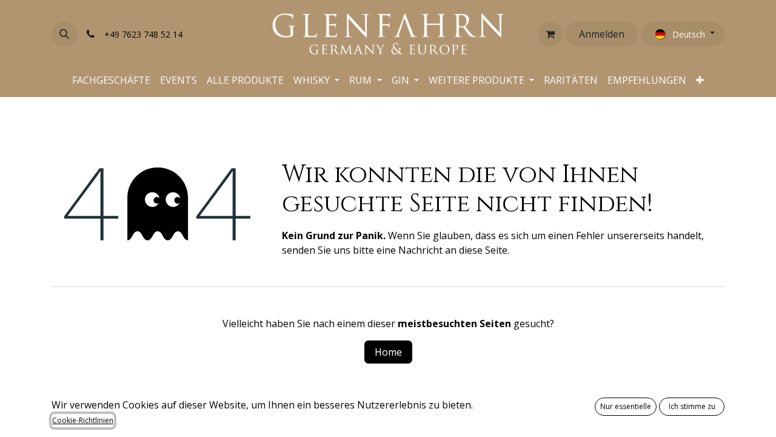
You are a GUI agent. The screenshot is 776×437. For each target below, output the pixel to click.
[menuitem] (111, 80)
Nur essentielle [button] (625, 406)
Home (388, 352)
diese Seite (483, 250)
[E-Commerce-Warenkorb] (550, 34)
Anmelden (601, 34)
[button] (64, 34)
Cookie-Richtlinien (82, 420)
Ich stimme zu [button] (692, 406)
